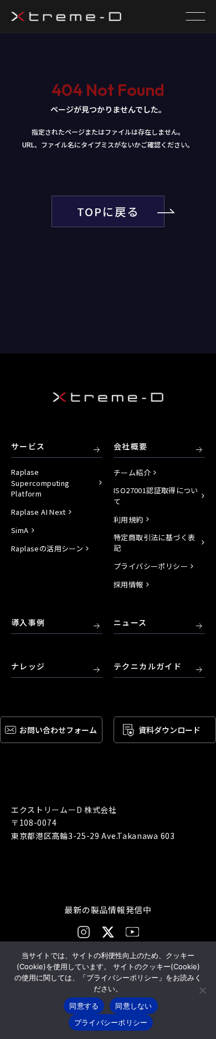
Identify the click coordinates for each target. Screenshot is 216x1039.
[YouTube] (132, 931)
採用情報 (128, 584)
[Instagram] (83, 932)
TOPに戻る (108, 211)
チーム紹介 (132, 472)
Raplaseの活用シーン (47, 548)
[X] (108, 932)
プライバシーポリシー (151, 566)
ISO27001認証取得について (156, 495)
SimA (20, 530)
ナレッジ (28, 667)
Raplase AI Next (38, 511)
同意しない (133, 1005)
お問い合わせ (58, 729)
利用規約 (128, 519)
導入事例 (28, 623)
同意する (84, 1005)
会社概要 (131, 447)
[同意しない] (202, 990)
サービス (28, 447)
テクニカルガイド (148, 667)
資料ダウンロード (169, 729)
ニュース (130, 623)
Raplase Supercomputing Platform (40, 483)
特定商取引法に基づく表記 (154, 543)
